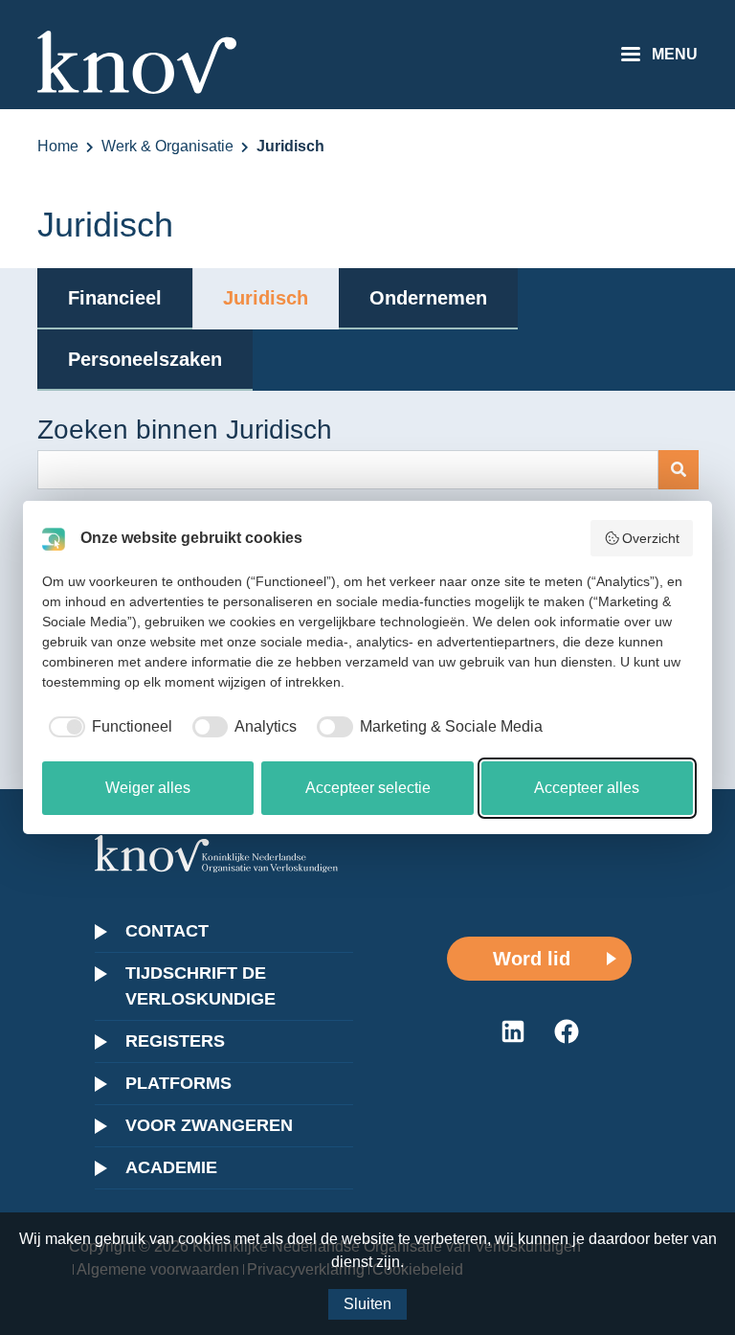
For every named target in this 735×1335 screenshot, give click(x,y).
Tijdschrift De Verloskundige (200, 985)
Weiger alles (147, 788)
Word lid (531, 958)
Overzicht (650, 538)
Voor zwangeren (209, 1125)
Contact (167, 930)
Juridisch (265, 297)
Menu (675, 54)
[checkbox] (107, 726)
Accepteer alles (586, 788)
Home (57, 146)
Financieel (115, 297)
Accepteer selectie (368, 788)
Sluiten (367, 1304)
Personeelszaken (145, 359)
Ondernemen (428, 297)
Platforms (178, 1083)
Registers (175, 1041)
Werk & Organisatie (167, 146)
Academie (171, 1167)
